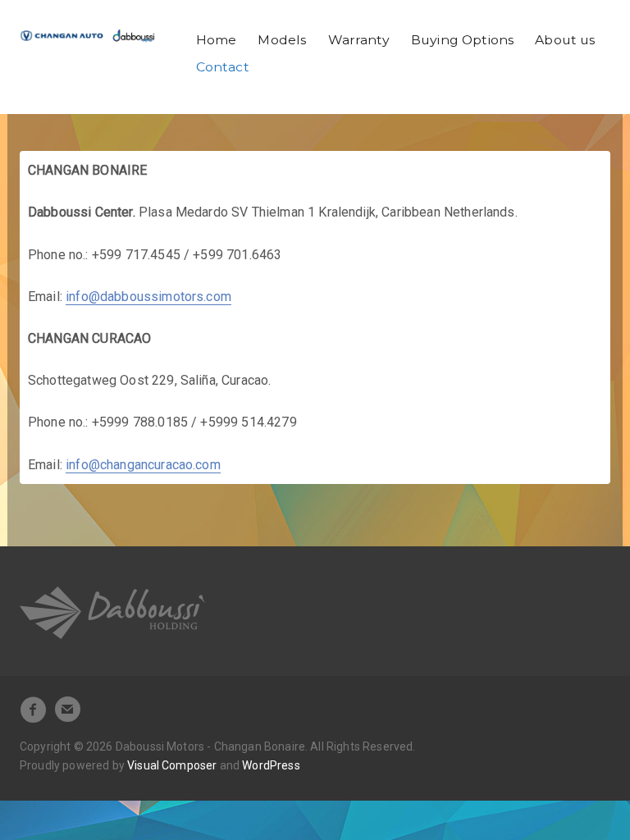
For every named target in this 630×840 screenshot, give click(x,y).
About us (565, 40)
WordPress (270, 765)
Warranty (359, 40)
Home (216, 40)
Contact (222, 67)
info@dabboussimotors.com (148, 296)
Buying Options (462, 40)
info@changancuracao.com (143, 464)
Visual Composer (172, 765)
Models (282, 40)
